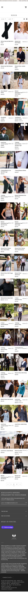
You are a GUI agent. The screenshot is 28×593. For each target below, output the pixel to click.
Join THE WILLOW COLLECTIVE (9, 587)
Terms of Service (6, 582)
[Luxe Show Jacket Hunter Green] (7, 131)
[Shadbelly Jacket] (7, 106)
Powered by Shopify (6, 589)
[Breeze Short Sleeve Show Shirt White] (7, 237)
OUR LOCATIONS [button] (5, 516)
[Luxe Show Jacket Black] (7, 440)
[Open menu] (3, 7)
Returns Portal (5, 583)
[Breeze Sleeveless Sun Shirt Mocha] (7, 211)
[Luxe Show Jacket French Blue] (7, 413)
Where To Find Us (6, 586)
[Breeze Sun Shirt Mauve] (7, 55)
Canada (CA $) (7, 577)
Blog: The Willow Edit (15, 585)
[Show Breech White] (7, 80)
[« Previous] (8, 484)
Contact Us (4, 585)
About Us (19, 580)
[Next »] (20, 484)
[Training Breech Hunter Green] (7, 184)
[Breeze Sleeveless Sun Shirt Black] (7, 465)
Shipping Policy (15, 583)
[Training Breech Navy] (7, 337)
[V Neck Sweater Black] (7, 312)
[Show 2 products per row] (26, 19)
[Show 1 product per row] (24, 19)
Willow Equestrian (7, 580)
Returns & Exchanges (18, 582)
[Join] (25, 502)
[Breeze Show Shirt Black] (7, 388)
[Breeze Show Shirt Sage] (7, 262)
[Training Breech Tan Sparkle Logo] (7, 159)
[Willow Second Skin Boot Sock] (7, 30)
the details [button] (4, 511)
